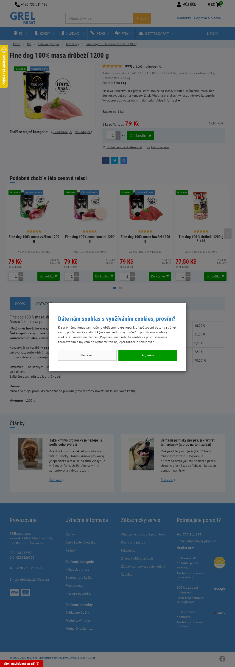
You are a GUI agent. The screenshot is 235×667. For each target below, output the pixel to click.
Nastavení (87, 355)
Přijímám (148, 355)
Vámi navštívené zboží (19, 664)
